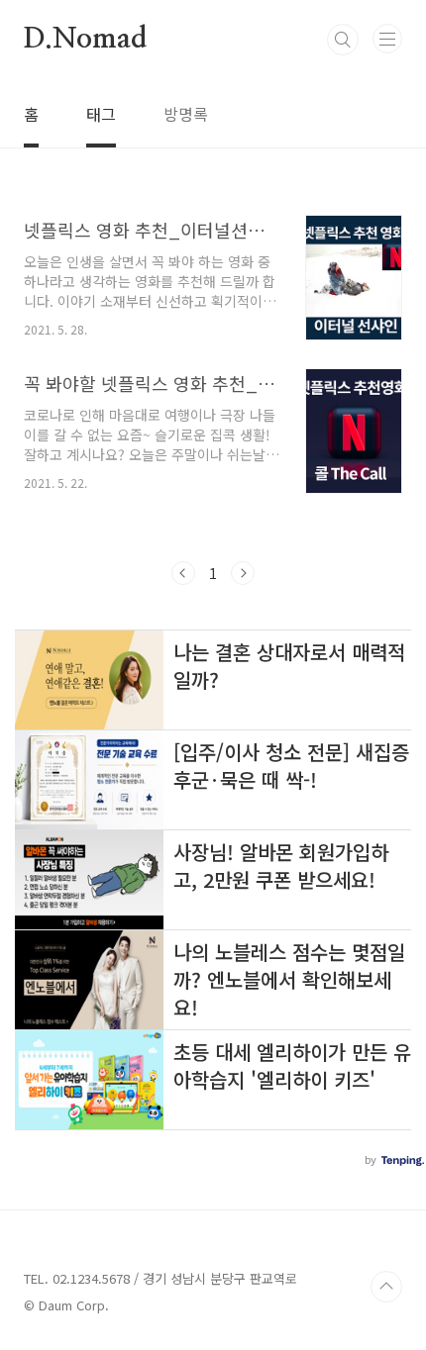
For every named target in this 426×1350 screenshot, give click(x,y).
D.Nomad (85, 39)
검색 (343, 39)
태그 (101, 114)
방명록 (185, 114)
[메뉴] (387, 38)
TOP (386, 1286)
